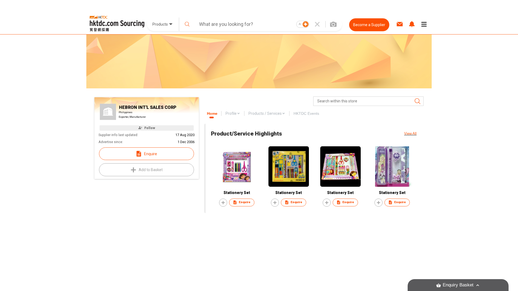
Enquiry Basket (458, 284)
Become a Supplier (369, 25)
